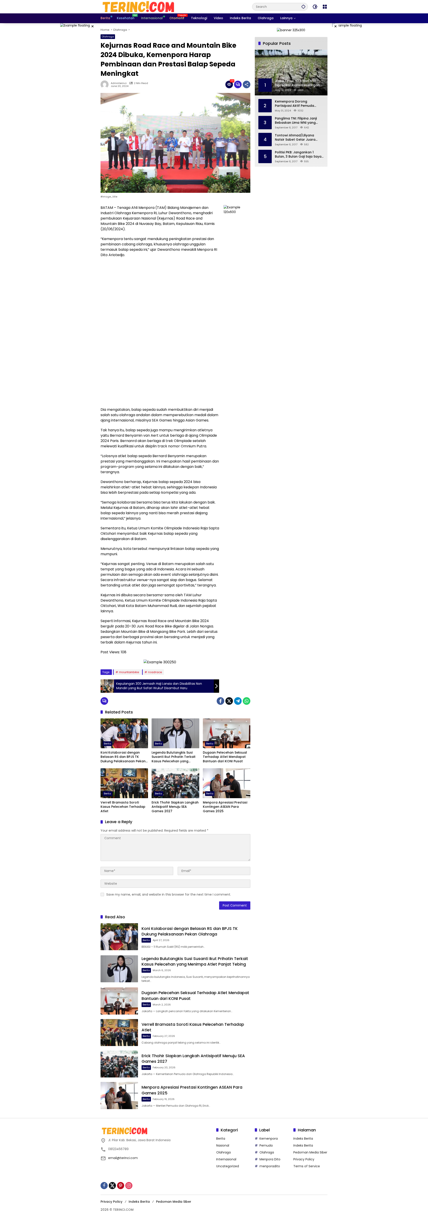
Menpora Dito (269, 1159)
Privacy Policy (303, 1159)
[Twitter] (229, 701)
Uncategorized (227, 1166)
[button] (303, 6)
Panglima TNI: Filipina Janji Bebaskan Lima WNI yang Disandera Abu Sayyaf (296, 120)
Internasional (226, 1159)
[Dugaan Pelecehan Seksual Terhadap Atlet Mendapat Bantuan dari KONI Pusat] (226, 733)
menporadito (269, 1166)
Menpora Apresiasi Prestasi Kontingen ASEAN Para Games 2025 (225, 806)
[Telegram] (238, 701)
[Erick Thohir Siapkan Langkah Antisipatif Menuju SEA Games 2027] (175, 783)
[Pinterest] (120, 1185)
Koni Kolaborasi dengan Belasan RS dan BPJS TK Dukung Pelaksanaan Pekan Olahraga (123, 757)
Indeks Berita (303, 1138)
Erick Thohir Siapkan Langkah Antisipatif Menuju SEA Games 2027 (175, 806)
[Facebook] (220, 701)
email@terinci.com (123, 1158)
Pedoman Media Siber (310, 1152)
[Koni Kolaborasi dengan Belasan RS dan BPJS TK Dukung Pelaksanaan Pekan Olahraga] (124, 733)
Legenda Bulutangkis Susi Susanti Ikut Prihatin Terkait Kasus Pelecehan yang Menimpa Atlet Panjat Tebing (175, 757)
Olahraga (108, 36)
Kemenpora (268, 1138)
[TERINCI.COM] (138, 6)
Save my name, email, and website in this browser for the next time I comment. (168, 894)
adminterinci (119, 83)
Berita (107, 743)
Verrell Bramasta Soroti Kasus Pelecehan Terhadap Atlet (123, 806)
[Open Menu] (324, 6)
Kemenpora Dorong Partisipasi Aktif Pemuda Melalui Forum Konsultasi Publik (295, 103)
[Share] (246, 84)
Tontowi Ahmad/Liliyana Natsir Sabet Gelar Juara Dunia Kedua (295, 137)
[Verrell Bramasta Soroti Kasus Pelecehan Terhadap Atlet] (124, 783)
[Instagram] (128, 1185)
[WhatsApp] (246, 701)
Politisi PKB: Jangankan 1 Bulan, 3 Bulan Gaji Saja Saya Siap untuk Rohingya (298, 154)
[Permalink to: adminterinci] (106, 84)
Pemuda (266, 1145)
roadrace (155, 672)
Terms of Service (306, 1166)
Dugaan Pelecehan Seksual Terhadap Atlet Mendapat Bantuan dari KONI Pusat (225, 756)
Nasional (222, 1145)
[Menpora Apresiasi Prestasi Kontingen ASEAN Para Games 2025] (226, 783)
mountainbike (129, 672)
